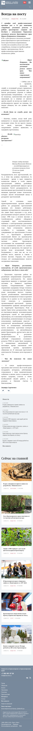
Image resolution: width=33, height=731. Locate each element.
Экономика (13, 488)
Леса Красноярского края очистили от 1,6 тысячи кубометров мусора (15, 412)
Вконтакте (27, 677)
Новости (6, 488)
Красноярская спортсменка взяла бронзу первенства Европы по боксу (15, 434)
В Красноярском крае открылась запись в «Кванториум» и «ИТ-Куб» (15, 427)
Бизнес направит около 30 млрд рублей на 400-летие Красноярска (15, 441)
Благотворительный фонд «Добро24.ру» (13, 708)
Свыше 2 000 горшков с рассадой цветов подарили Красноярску (15, 420)
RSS (30, 677)
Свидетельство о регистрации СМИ (12, 712)
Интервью (5, 19)
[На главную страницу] (9, 2)
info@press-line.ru (6, 675)
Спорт (12, 618)
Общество (14, 19)
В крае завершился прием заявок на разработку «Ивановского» (14, 405)
